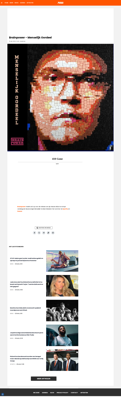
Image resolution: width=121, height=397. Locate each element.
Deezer (19, 211)
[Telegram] (43, 232)
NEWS (11, 3)
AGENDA (22, 3)
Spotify (65, 209)
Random (22, 41)
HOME (6, 3)
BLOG (52, 393)
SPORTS (12, 364)
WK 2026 (36, 393)
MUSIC (17, 3)
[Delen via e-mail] (53, 232)
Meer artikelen (43, 378)
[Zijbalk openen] (2, 3)
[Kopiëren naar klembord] (48, 232)
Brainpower (21, 207)
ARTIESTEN (30, 3)
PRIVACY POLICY (62, 393)
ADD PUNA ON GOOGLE (45, 227)
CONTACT (74, 393)
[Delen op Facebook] (34, 232)
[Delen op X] (39, 232)
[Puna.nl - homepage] (60, 3)
